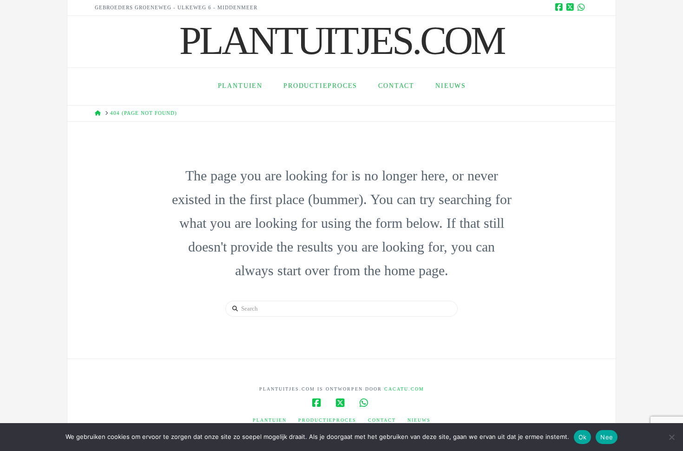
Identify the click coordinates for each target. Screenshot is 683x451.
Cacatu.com (404, 388)
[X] (571, 7)
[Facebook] (560, 7)
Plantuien (270, 420)
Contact (382, 420)
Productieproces (327, 420)
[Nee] (671, 437)
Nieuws (419, 420)
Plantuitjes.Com (341, 40)
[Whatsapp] (582, 7)
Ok (582, 437)
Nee (606, 437)
